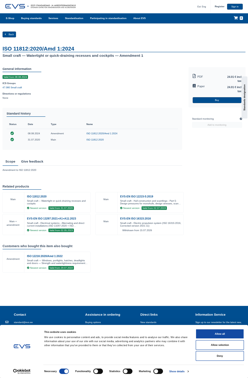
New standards (148, 322)
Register (219, 6)
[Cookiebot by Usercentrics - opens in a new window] (22, 371)
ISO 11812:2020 (95, 139)
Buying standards (31, 18)
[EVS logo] (42, 6)
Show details (177, 371)
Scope (10, 161)
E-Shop (10, 18)
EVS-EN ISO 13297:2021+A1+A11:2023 (51, 218)
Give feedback (32, 161)
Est (199, 6)
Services (53, 18)
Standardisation (74, 18)
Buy (217, 100)
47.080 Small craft (12, 87)
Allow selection (220, 344)
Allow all (220, 333)
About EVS (139, 18)
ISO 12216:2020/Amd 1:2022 (45, 256)
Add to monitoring (217, 124)
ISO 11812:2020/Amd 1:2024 (101, 133)
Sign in (235, 6)
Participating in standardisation (108, 18)
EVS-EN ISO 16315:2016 (135, 218)
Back (11, 34)
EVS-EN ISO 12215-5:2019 (136, 196)
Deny (220, 355)
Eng (204, 6)
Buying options (93, 322)
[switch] (98, 371)
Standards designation (244, 97)
